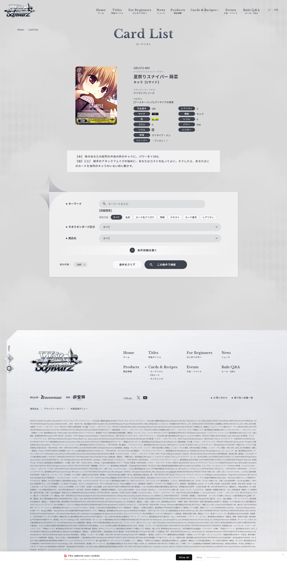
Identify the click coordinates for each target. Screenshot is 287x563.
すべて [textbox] (106, 227)
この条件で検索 (166, 264)
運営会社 (34, 408)
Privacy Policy (131, 559)
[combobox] (160, 227)
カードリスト (156, 371)
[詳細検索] (105, 210)
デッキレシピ (156, 378)
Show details (214, 557)
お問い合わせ (220, 397)
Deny (199, 557)
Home (20, 29)
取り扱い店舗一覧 (243, 397)
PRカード (155, 375)
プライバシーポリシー (54, 408)
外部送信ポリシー (79, 408)
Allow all (184, 557)
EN (276, 9)
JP (269, 9)
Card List (33, 29)
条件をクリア (127, 264)
